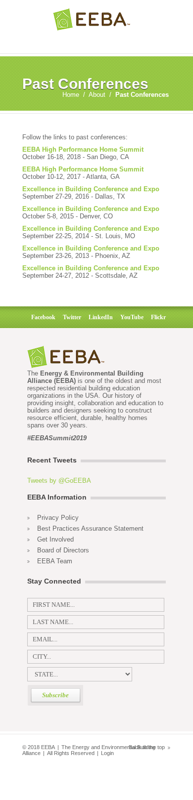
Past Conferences (142, 94)
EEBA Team (54, 561)
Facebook (41, 317)
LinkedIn (99, 317)
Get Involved (55, 539)
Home (70, 94)
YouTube (130, 317)
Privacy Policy (58, 517)
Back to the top (147, 747)
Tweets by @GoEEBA (59, 480)
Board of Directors (63, 550)
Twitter (70, 317)
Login (107, 753)
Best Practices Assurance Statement (90, 528)
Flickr (157, 317)
